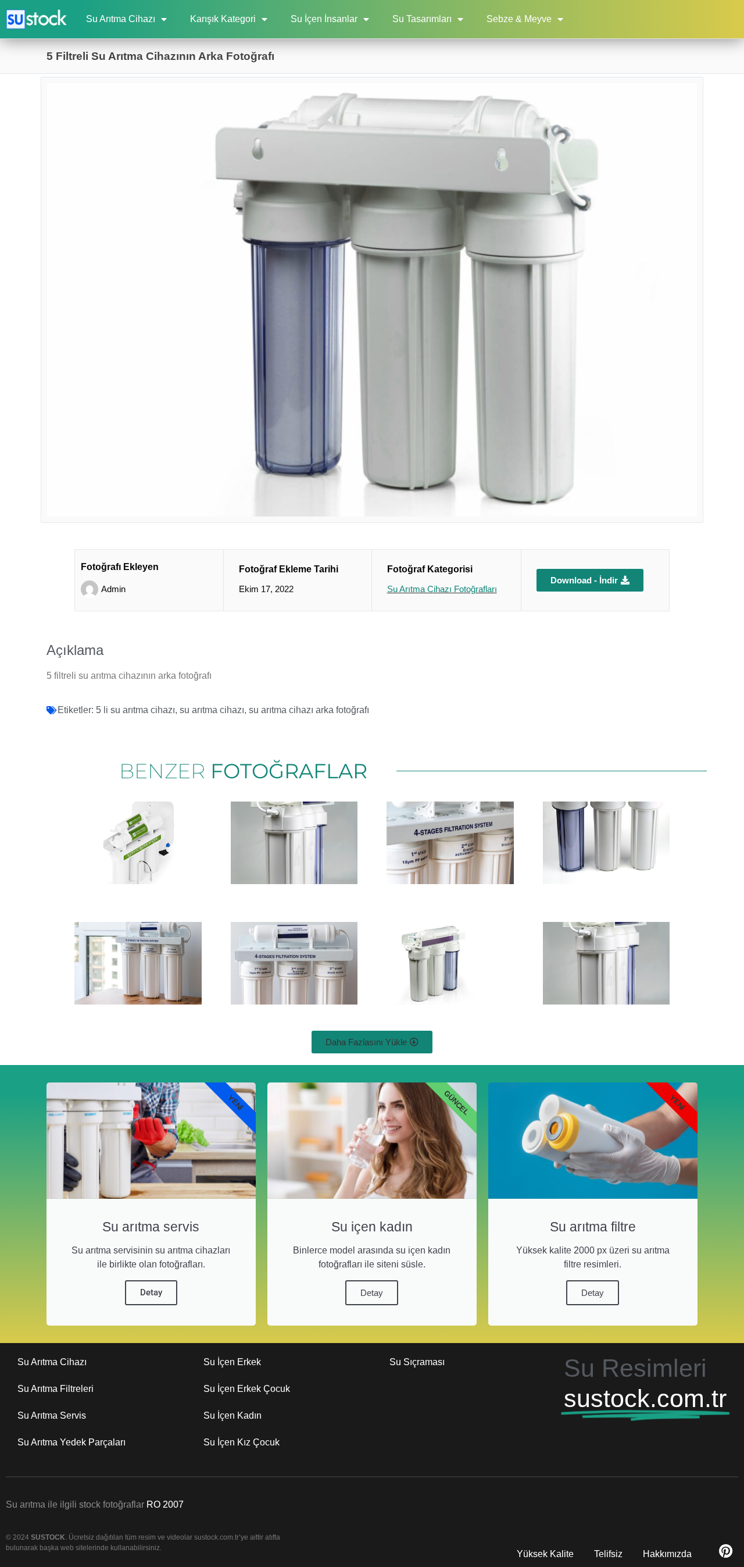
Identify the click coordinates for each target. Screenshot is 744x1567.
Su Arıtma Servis (51, 1415)
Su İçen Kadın (232, 1415)
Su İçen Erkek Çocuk (246, 1389)
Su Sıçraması (417, 1362)
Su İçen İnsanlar (324, 19)
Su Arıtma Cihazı (120, 19)
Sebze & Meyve (519, 19)
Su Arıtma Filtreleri (55, 1389)
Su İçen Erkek (232, 1362)
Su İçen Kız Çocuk (241, 1442)
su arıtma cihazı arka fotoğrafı (309, 710)
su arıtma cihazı (212, 710)
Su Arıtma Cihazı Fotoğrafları (442, 589)
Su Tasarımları (422, 19)
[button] (372, 1042)
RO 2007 (165, 1504)
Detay (151, 1292)
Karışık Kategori (223, 19)
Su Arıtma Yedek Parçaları (71, 1442)
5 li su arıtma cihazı (135, 710)
